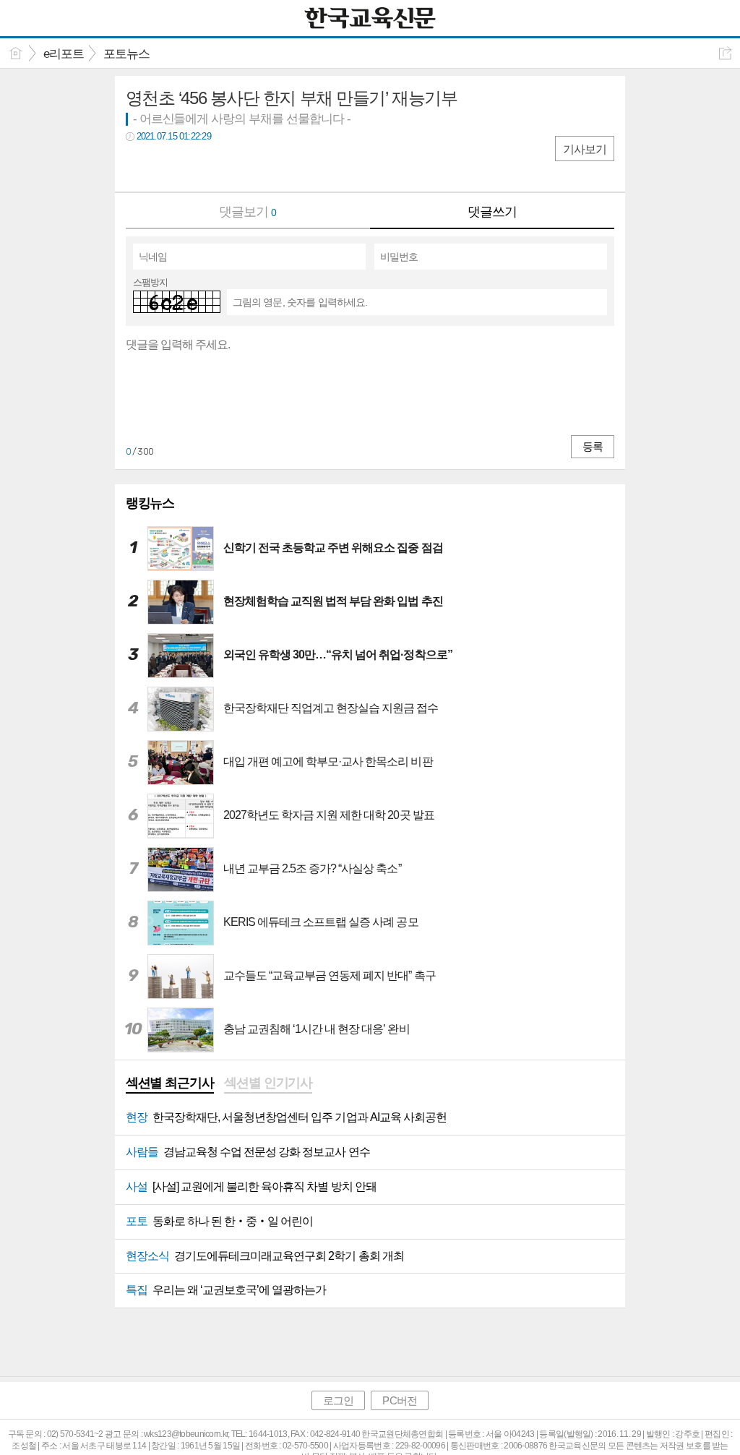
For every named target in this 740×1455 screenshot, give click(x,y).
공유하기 (725, 53)
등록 (592, 446)
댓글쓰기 (492, 212)
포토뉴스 (126, 54)
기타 (225, 166)
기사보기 (584, 149)
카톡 (196, 166)
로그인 (338, 1400)
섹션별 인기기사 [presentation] (268, 1083)
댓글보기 (247, 212)
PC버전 (399, 1400)
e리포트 (63, 54)
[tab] (170, 1084)
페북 (138, 166)
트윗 (167, 166)
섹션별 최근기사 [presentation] (170, 1083)
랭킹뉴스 (150, 503)
